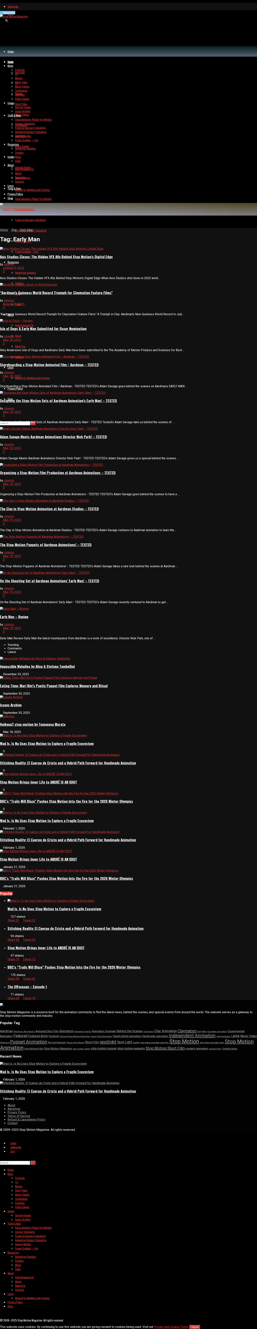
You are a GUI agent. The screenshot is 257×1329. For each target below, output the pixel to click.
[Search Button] (1, 1158)
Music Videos (22, 114)
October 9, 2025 (13, 268)
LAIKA (235, 1036)
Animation (66, 1031)
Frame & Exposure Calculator (30, 220)
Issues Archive (22, 111)
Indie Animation (223, 1036)
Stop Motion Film (33, 1048)
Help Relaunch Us (24, 325)
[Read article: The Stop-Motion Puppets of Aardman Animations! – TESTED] (128, 536)
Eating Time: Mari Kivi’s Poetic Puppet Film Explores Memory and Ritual (54, 685)
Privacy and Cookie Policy (171, 1327)
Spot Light (124, 1042)
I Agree (195, 1327)
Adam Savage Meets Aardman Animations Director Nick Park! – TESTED (53, 436)
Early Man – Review (14, 616)
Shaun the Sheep (75, 1042)
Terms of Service (19, 1116)
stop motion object (81, 1049)
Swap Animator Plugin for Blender (33, 199)
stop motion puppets (131, 1048)
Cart (12, 1151)
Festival (54, 1036)
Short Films (21, 104)
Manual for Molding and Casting (32, 378)
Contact (19, 181)
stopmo (9, 264)
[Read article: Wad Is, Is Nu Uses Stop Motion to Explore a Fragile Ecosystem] (132, 901)
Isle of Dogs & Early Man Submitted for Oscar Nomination (43, 328)
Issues (11, 157)
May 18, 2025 (11, 340)
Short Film (92, 1042)
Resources (13, 262)
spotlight (108, 1042)
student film (215, 1048)
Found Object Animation (101, 1036)
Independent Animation (192, 1035)
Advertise (20, 346)
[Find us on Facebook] (1, 20)
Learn (11, 367)
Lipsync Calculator (25, 124)
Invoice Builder (23, 136)
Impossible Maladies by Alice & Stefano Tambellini (37, 666)
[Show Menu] (1, 222)
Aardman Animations (24, 1031)
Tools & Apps (14, 188)
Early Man (26, 230)
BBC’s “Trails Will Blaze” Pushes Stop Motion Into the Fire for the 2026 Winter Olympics (66, 801)
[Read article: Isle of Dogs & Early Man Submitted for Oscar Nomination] (128, 321)
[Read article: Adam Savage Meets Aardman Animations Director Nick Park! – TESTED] (128, 429)
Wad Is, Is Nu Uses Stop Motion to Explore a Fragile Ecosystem (47, 743)
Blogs (18, 157)
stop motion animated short (212, 1042)
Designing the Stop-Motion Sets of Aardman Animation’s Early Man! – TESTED (58, 400)
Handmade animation (155, 1036)
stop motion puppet (103, 1048)
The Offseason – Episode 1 (27, 986)
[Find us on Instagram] (9, 20)
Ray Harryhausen (57, 1042)
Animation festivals (104, 1031)
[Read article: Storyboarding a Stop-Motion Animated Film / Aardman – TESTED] (128, 356)
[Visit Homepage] (14, 16)
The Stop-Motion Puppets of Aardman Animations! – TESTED (45, 544)
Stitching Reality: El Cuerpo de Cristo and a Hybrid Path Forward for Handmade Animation (68, 762)
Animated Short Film (47, 1031)
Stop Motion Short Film (165, 1048)
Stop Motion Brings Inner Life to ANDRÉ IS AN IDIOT (38, 781)
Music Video (248, 1036)
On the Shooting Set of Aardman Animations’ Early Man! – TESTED (49, 580)
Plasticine (4, 1042)
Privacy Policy (15, 388)
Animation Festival (83, 1031)
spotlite (136, 1042)
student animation (197, 1048)
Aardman (6, 1031)
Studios (19, 152)
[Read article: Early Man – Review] (128, 609)
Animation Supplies (25, 272)
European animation (217, 1031)
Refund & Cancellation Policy (26, 1119)
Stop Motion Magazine (58, 1048)
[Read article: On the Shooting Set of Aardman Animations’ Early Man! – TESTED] (128, 573)
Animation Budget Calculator (31, 132)
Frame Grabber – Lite (26, 251)
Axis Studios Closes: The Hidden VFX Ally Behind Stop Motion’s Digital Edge (56, 256)
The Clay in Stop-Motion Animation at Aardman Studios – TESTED (49, 508)
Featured (20, 1036)
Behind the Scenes (130, 1031)
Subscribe (13, 6)
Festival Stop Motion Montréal (74, 1036)
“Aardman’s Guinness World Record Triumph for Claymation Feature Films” (56, 292)
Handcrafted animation (127, 1036)
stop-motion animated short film (154, 1042)
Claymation (187, 1031)
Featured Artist (38, 1036)
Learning (20, 95)
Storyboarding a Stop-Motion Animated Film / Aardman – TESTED (49, 364)
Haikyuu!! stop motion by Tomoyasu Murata (32, 724)
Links (18, 161)
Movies (19, 78)
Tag (14, 230)
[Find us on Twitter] (5, 20)
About (18, 336)
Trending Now (229, 1048)
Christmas (148, 1031)
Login (13, 1143)
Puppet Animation (28, 1041)
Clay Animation (165, 1031)
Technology (21, 90)
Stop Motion (184, 1041)
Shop (10, 198)
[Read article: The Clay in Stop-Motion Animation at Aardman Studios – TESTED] (128, 501)
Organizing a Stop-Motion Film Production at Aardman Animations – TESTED (58, 472)
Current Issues (23, 107)
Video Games (22, 146)
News (10, 66)
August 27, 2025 (13, 304)
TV (16, 74)
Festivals (20, 72)
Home (11, 51)
